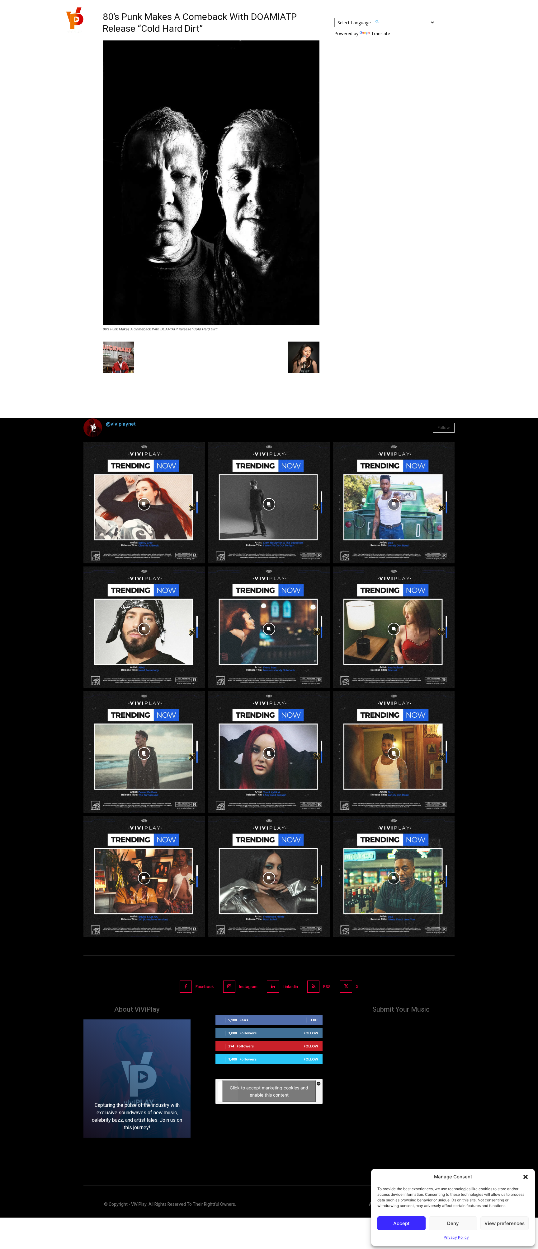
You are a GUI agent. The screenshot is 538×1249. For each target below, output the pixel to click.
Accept (401, 1223)
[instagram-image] (144, 503)
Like (314, 1020)
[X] (346, 987)
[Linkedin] (273, 987)
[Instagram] (229, 987)
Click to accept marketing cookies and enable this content (269, 1091)
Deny (453, 1223)
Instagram (248, 987)
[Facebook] (186, 987)
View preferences (504, 1223)
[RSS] (313, 987)
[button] (525, 1177)
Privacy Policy (456, 1237)
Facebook (205, 987)
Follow (443, 427)
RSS (327, 987)
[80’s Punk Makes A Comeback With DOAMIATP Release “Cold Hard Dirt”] (211, 323)
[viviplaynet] (74, 22)
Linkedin (290, 987)
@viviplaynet (121, 424)
